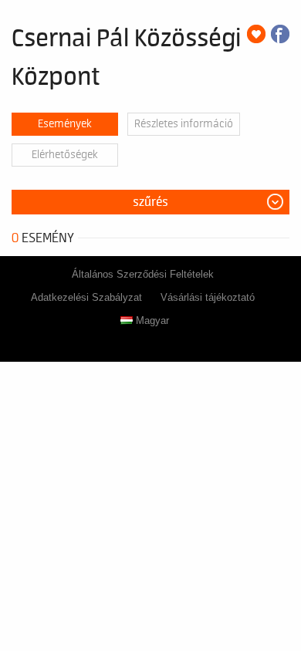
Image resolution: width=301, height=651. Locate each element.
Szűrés (150, 202)
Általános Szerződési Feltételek (143, 274)
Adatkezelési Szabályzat (86, 297)
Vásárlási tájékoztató (208, 297)
